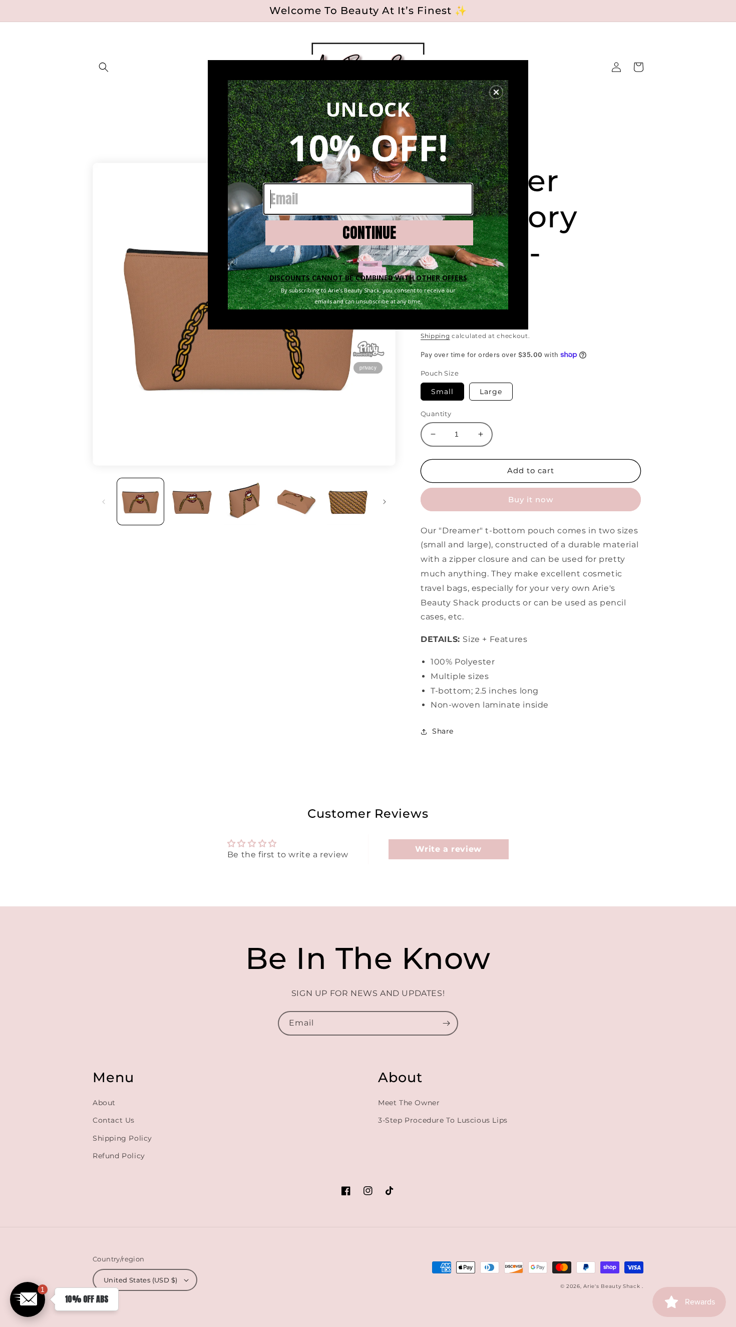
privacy (368, 367)
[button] (496, 92)
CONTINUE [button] (369, 232)
